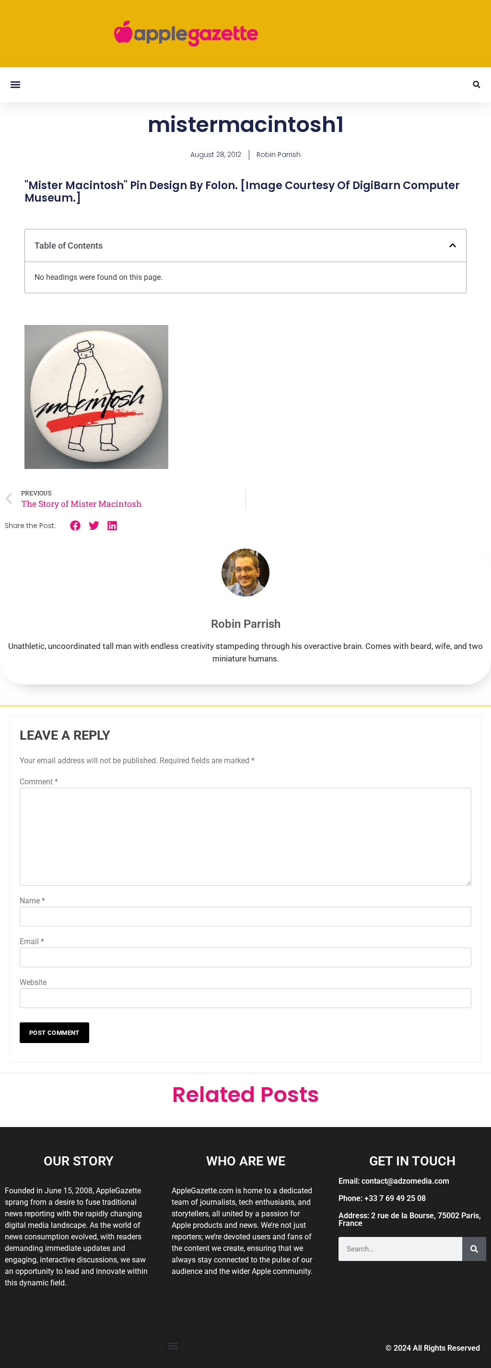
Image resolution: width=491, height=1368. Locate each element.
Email (32, 941)
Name (32, 900)
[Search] (474, 1249)
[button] (15, 85)
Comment (39, 781)
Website (33, 982)
